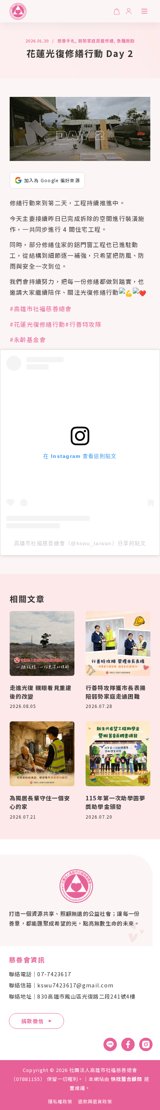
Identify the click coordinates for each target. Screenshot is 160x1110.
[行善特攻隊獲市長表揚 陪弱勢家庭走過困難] (118, 643)
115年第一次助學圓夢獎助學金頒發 (115, 802)
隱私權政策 (60, 1101)
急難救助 (126, 41)
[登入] (129, 11)
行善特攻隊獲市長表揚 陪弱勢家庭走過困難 (116, 691)
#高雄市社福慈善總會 (41, 308)
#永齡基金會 (28, 339)
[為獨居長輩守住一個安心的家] (42, 753)
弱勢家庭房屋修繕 (95, 41)
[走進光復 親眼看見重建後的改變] (42, 643)
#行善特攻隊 (83, 324)
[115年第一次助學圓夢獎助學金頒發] (118, 753)
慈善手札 (66, 41)
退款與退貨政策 (95, 1101)
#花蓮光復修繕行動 (37, 324)
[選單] (144, 11)
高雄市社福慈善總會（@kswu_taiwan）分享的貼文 (80, 543)
